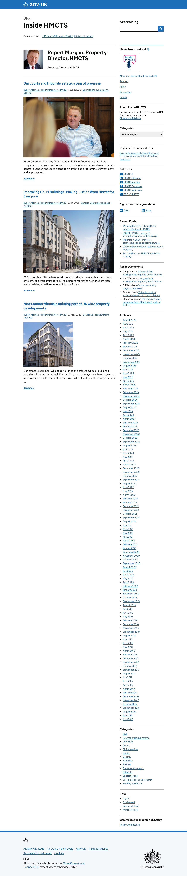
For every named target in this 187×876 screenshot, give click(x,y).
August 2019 (129, 605)
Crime (126, 745)
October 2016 (130, 704)
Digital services (130, 749)
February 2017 (130, 692)
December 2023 (131, 430)
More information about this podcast (138, 76)
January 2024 (130, 426)
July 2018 (127, 639)
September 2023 (131, 441)
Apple (123, 86)
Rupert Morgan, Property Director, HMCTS (44, 89)
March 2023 (129, 464)
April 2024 (128, 415)
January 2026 (130, 346)
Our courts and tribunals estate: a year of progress (62, 83)
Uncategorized (130, 775)
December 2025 (131, 350)
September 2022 (131, 479)
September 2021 (131, 517)
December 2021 (131, 506)
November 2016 (131, 700)
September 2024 (131, 403)
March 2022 (129, 494)
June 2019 (128, 612)
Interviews (128, 760)
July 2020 (128, 571)
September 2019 (131, 601)
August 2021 (129, 521)
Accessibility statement (37, 853)
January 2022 (130, 502)
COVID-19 (128, 741)
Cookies (59, 853)
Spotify (123, 97)
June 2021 (128, 529)
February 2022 (130, 498)
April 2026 (128, 335)
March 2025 (129, 384)
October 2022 (130, 475)
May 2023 (128, 457)
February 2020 (130, 586)
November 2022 (131, 472)
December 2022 (131, 468)
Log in (126, 798)
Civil (125, 734)
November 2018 (131, 628)
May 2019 (128, 616)
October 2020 (130, 559)
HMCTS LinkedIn (132, 178)
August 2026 (129, 320)
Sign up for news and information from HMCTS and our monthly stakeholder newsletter (139, 155)
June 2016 (128, 719)
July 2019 (127, 609)
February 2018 (130, 654)
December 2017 (130, 658)
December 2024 (131, 392)
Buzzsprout (125, 91)
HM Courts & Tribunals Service (57, 36)
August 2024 (129, 407)
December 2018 (131, 624)
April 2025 (128, 380)
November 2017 (131, 662)
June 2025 (128, 373)
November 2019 (131, 593)
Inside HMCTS (45, 25)
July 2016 (127, 715)
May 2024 (128, 411)
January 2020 (130, 589)
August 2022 (129, 483)
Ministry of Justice (83, 36)
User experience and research (137, 779)
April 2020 (128, 582)
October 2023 (130, 437)
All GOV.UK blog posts (60, 848)
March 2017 (129, 688)
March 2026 (129, 339)
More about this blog (130, 118)
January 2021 (129, 548)
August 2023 (129, 445)
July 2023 (128, 449)
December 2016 (131, 696)
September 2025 (131, 361)
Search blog (129, 22)
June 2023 (128, 453)
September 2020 (131, 563)
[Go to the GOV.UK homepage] (35, 4)
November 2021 (131, 510)
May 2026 (128, 331)
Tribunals (28, 317)
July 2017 (127, 677)
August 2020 (129, 567)
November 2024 (131, 396)
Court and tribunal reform (96, 89)
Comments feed (131, 806)
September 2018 (131, 631)
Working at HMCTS (132, 783)
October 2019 (130, 597)
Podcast (127, 764)
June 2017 (128, 681)
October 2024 (130, 399)
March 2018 (129, 650)
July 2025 (128, 369)
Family (126, 753)
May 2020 (128, 578)
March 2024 (129, 418)
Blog (27, 18)
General (27, 92)
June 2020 (128, 574)
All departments (98, 848)
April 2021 (128, 536)
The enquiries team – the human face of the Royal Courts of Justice (142, 302)
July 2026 (128, 323)
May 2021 (128, 533)
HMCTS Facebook (132, 186)
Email (126, 210)
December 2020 (131, 552)
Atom (148, 210)
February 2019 (130, 620)
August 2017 (129, 673)
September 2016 (131, 707)
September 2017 (131, 669)
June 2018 (128, 643)
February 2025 (130, 388)
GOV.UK (81, 848)
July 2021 (127, 525)
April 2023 (128, 460)
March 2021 (129, 540)
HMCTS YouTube (131, 182)
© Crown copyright (152, 867)
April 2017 (128, 684)
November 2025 (131, 354)
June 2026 (128, 327)
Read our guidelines (130, 824)
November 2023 (131, 434)
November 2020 (131, 555)
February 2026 (130, 342)
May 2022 (128, 491)
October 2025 (130, 358)
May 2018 (128, 647)
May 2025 (128, 377)
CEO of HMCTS (131, 194)
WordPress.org (130, 809)
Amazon (124, 81)
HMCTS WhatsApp (132, 190)
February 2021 (130, 544)
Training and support (133, 768)
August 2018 (129, 635)
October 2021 (130, 513)
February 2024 (130, 422)
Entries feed (129, 802)
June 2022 (128, 487)
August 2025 (129, 365)
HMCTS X (128, 174)
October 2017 (130, 666)
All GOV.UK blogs (33, 848)
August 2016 (129, 711)
